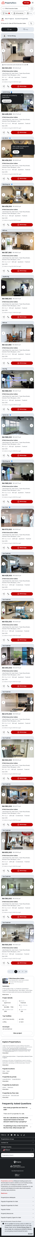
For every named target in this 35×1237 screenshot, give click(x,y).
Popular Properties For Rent (9, 1205)
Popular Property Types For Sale (11, 1217)
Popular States (5, 1209)
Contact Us (4, 1142)
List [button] (10, 29)
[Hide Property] (27, 41)
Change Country (6, 1147)
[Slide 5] (18, 109)
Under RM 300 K (16, 1079)
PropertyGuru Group (7, 1139)
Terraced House (14, 1048)
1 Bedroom (10, 1087)
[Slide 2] (14, 109)
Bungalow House (26, 1049)
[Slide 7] (21, 294)
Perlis (3, 1071)
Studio (4, 1087)
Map (26, 29)
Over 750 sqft (6, 1095)
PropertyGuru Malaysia (8, 1197)
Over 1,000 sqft (15, 1095)
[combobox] (17, 8)
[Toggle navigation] (32, 3)
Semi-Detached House (15, 1049)
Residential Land (9, 1051)
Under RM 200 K (6, 1079)
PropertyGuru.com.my (7, 1181)
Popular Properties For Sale (9, 1201)
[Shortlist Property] (31, 41)
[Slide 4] (17, 109)
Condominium (23, 1048)
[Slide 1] (13, 109)
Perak (8, 1071)
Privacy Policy (25, 1227)
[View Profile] (17, 36)
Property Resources (7, 1213)
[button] (2, 18)
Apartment (5, 1049)
